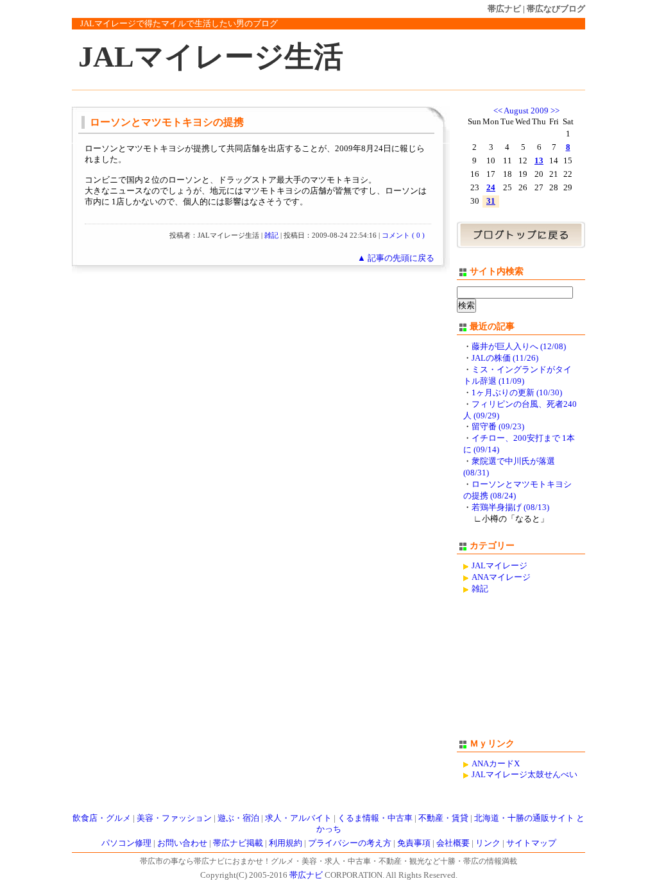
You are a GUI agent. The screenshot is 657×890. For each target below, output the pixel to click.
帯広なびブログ (556, 8)
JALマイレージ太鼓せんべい (524, 774)
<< (497, 110)
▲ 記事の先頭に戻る (395, 258)
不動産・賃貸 (443, 818)
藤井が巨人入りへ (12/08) (519, 346)
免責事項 (414, 843)
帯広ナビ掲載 (238, 843)
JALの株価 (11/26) (505, 358)
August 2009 (526, 110)
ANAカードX (496, 763)
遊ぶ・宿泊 (238, 818)
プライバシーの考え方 (349, 843)
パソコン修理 (126, 843)
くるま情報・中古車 (375, 818)
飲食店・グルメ (102, 818)
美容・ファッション (174, 818)
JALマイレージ (499, 565)
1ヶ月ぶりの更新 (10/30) (517, 392)
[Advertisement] (521, 672)
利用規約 (285, 843)
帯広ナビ (504, 8)
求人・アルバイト (298, 818)
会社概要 (453, 843)
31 (490, 201)
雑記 (271, 235)
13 (538, 160)
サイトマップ (531, 843)
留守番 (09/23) (498, 426)
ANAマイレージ (501, 577)
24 (490, 187)
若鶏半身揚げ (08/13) (510, 507)
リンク (487, 843)
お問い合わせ (182, 843)
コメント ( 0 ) (403, 235)
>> (554, 110)
